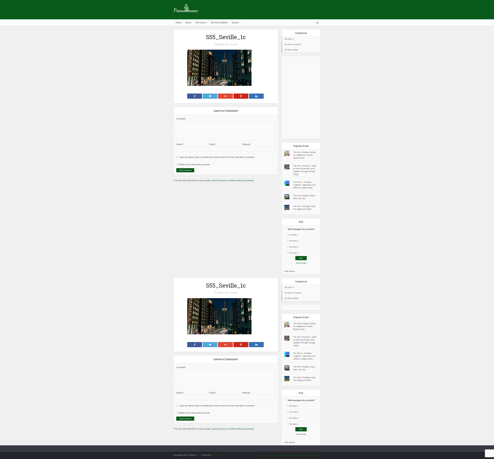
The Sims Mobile (219, 22)
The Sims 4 (201, 22)
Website (246, 144)
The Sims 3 (293, 247)
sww (235, 44)
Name (180, 144)
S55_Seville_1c (244, 447)
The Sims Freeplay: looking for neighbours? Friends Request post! (304, 155)
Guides (235, 22)
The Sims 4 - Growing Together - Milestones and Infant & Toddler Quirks (304, 185)
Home (179, 22)
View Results (301, 263)
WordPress (216, 455)
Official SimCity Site (313, 455)
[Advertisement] (301, 97)
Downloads (284, 455)
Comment (181, 118)
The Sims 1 (293, 235)
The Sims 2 (293, 241)
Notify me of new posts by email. (194, 164)
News (188, 22)
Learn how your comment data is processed (232, 180)
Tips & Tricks (263, 455)
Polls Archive (289, 271)
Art (278, 455)
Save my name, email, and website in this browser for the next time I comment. (217, 157)
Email (212, 144)
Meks (199, 455)
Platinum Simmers (297, 455)
